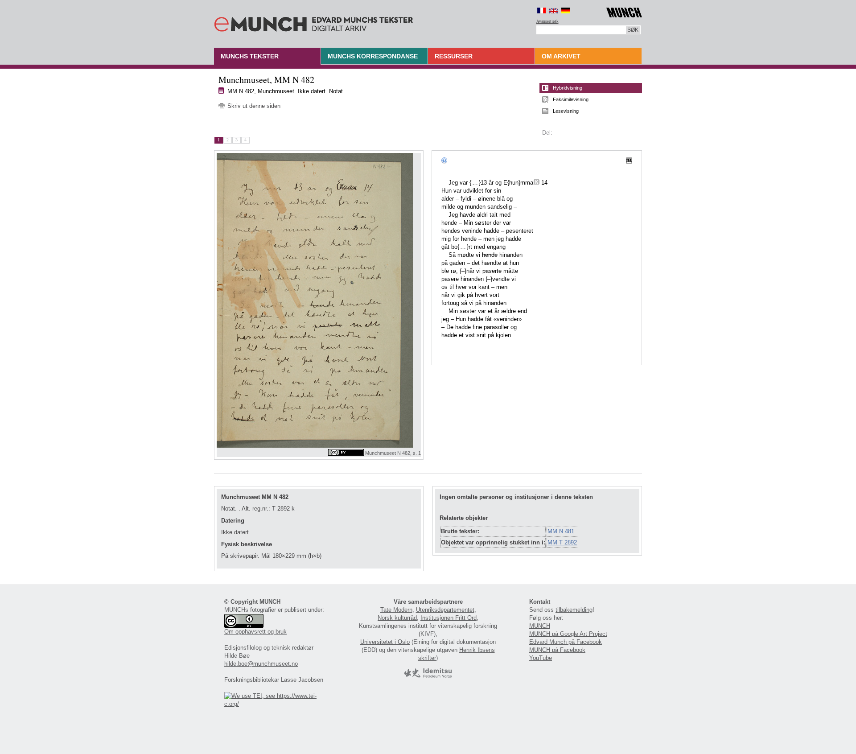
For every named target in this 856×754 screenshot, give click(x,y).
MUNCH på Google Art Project (568, 633)
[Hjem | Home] (313, 22)
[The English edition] (553, 10)
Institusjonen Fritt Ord (448, 617)
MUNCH (539, 625)
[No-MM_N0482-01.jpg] (319, 300)
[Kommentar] (536, 182)
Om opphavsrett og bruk (255, 631)
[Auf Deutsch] (565, 10)
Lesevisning (566, 111)
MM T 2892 (562, 542)
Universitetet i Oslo (385, 642)
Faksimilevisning (570, 99)
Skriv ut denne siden (253, 106)
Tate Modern (396, 609)
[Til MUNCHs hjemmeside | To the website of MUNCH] (624, 10)
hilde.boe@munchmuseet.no (261, 663)
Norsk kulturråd (397, 617)
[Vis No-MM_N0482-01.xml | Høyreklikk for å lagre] (629, 160)
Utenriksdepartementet (445, 609)
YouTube (540, 658)
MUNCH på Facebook (557, 650)
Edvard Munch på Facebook (565, 642)
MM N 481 (560, 531)
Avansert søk (547, 21)
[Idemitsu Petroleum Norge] (428, 676)
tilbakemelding (574, 609)
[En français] (541, 10)
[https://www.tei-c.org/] (275, 703)
